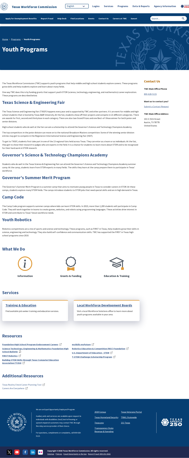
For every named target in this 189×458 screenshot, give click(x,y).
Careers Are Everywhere (13, 388)
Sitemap (50, 454)
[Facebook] (25, 452)
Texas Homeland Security (106, 417)
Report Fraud (47, 18)
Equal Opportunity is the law (75, 454)
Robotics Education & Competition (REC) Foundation (98, 348)
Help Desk (61, 18)
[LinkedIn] (33, 452)
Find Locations (77, 18)
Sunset (134, 18)
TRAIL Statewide (129, 417)
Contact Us (104, 18)
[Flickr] (40, 452)
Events (91, 18)
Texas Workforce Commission (34, 7)
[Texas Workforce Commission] (4, 6)
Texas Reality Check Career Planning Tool (22, 384)
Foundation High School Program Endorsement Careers (30, 344)
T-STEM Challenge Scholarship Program (92, 356)
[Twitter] (9, 452)
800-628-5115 (150, 94)
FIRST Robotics (10, 355)
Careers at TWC (120, 18)
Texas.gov (99, 422)
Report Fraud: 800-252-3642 (99, 454)
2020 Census (100, 412)
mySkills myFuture (81, 344)
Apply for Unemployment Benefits (21, 18)
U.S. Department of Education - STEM (90, 352)
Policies (59, 454)
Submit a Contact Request (156, 106)
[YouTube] (17, 452)
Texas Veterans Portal (131, 412)
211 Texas (125, 422)
